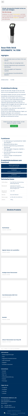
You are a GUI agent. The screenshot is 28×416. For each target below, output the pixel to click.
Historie (4, 379)
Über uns (4, 375)
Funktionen (14, 170)
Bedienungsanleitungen (8, 354)
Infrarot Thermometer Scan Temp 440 (11, 339)
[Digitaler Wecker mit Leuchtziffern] (14, 241)
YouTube (4, 391)
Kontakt (4, 371)
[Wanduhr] (14, 309)
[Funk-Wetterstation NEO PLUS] (14, 286)
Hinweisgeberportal (14, 414)
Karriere (4, 373)
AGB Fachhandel (6, 360)
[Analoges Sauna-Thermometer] (14, 264)
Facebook (4, 389)
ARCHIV (5, 348)
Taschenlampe (5, 227)
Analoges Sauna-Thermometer (9, 272)
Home (2, 348)
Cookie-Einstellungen (21, 413)
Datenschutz (9, 413)
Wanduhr (4, 317)
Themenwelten (16, 14)
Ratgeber (4, 362)
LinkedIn (4, 393)
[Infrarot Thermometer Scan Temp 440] (14, 331)
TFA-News (4, 381)
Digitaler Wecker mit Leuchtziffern (10, 250)
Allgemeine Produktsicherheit (9, 358)
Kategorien (16, 17)
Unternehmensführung (7, 377)
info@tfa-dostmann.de (9, 407)
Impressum (14, 413)
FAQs (3, 356)
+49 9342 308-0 (7, 405)
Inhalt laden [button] (14, 126)
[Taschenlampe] (14, 219)
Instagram (4, 387)
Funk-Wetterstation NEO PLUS (9, 295)
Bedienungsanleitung (14, 166)
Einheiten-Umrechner (7, 364)
